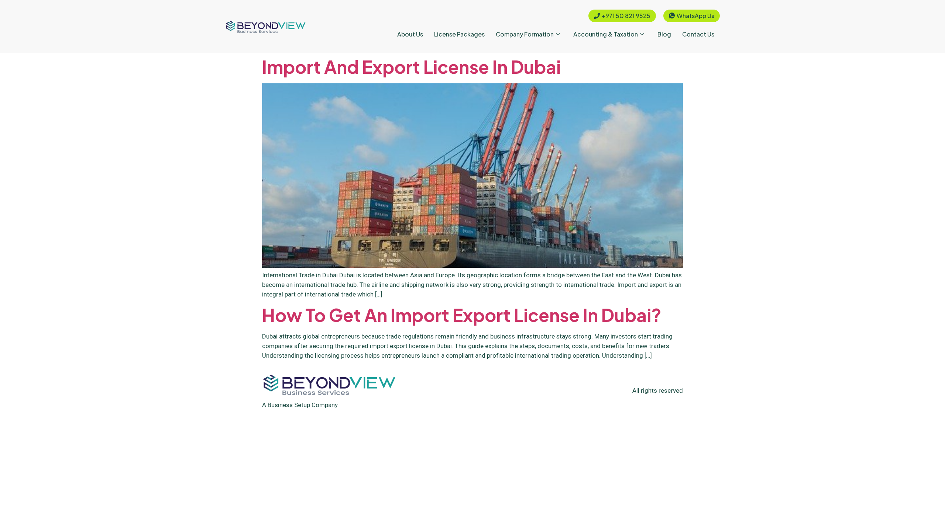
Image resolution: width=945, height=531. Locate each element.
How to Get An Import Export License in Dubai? (462, 314)
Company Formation (525, 34)
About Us (410, 34)
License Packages (459, 34)
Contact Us (698, 34)
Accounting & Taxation (605, 34)
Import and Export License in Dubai (411, 66)
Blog (664, 34)
